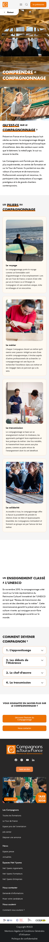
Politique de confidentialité (25, 938)
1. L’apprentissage (18, 650)
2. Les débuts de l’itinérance (17, 661)
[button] (24, 650)
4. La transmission (18, 682)
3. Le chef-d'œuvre (18, 673)
